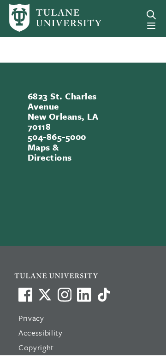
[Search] (151, 14)
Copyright (36, 347)
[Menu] (151, 25)
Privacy (31, 318)
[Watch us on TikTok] (104, 294)
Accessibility (40, 332)
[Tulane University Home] (87, 275)
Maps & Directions (50, 152)
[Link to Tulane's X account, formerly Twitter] (45, 294)
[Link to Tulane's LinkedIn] (84, 294)
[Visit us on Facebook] (25, 294)
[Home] (38, 18)
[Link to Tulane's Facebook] (64, 294)
